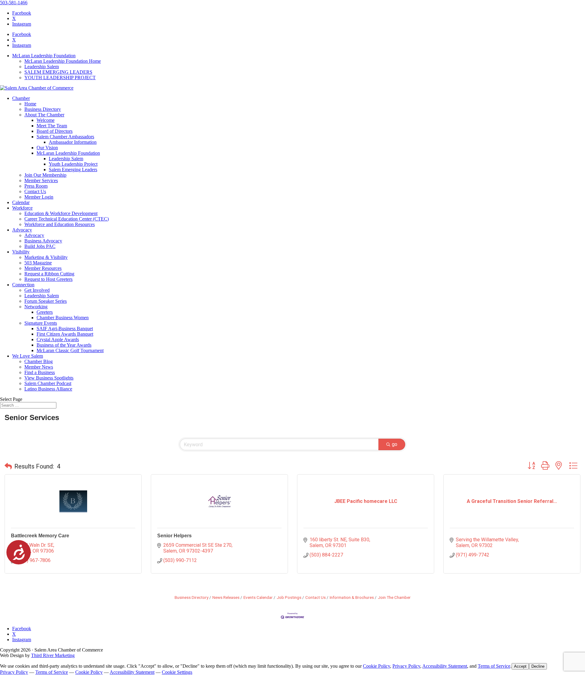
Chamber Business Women (63, 317)
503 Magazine (38, 262)
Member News (38, 366)
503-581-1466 (13, 2)
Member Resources (43, 268)
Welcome (46, 120)
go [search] (394, 444)
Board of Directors (55, 131)
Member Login (38, 197)
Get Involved (37, 290)
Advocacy (22, 229)
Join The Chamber (394, 597)
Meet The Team (52, 125)
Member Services (41, 180)
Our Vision (47, 147)
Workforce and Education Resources (59, 224)
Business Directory (42, 109)
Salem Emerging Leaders (73, 169)
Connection (23, 284)
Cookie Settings (177, 672)
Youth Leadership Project (73, 164)
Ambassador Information (73, 142)
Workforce (22, 207)
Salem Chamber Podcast (47, 383)
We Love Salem (27, 356)
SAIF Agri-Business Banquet (65, 328)
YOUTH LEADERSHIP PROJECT (60, 77)
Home (30, 103)
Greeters (45, 312)
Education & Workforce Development (61, 213)
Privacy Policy (406, 666)
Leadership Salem (41, 66)
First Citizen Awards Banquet (65, 334)
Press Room (36, 186)
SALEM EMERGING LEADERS (58, 72)
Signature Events (40, 323)
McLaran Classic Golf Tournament (70, 350)
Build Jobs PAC (39, 246)
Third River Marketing (53, 655)
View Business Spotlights (48, 377)
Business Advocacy (43, 240)
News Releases (225, 597)
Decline (537, 666)
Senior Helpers (174, 535)
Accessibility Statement (444, 666)
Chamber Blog (38, 361)
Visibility (21, 251)
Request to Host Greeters (48, 279)
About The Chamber (44, 114)
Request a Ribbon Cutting (49, 273)
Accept (520, 666)
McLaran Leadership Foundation (44, 55)
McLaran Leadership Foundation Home (62, 61)
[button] (8, 466)
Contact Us (35, 191)
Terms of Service (494, 666)
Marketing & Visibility (46, 257)
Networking (36, 306)
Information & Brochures (352, 597)
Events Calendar (258, 597)
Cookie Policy (376, 666)
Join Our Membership (45, 175)
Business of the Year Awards (64, 345)
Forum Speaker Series (45, 301)
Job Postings (289, 597)
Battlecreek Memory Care (40, 535)
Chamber (21, 98)
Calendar (21, 202)
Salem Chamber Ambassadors (65, 136)
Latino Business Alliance (48, 388)
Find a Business (39, 372)
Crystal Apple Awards (58, 339)
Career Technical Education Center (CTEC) (66, 218)
